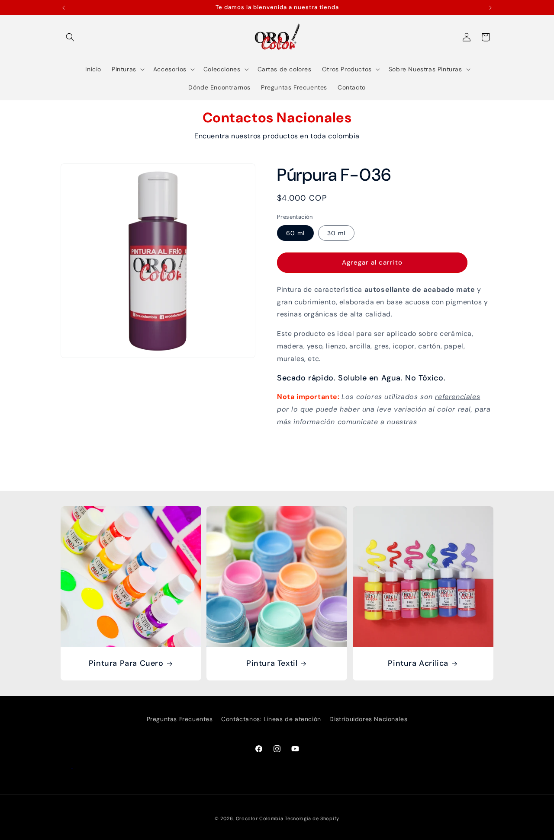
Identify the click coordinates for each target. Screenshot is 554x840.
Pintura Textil (271, 664)
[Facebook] (67, 765)
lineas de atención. (452, 421)
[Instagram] (78, 765)
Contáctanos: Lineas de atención (271, 719)
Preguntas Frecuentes (180, 719)
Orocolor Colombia (259, 818)
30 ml (336, 233)
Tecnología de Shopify (312, 818)
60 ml (295, 233)
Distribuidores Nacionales (368, 719)
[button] (70, 37)
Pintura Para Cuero (126, 664)
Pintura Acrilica (418, 664)
